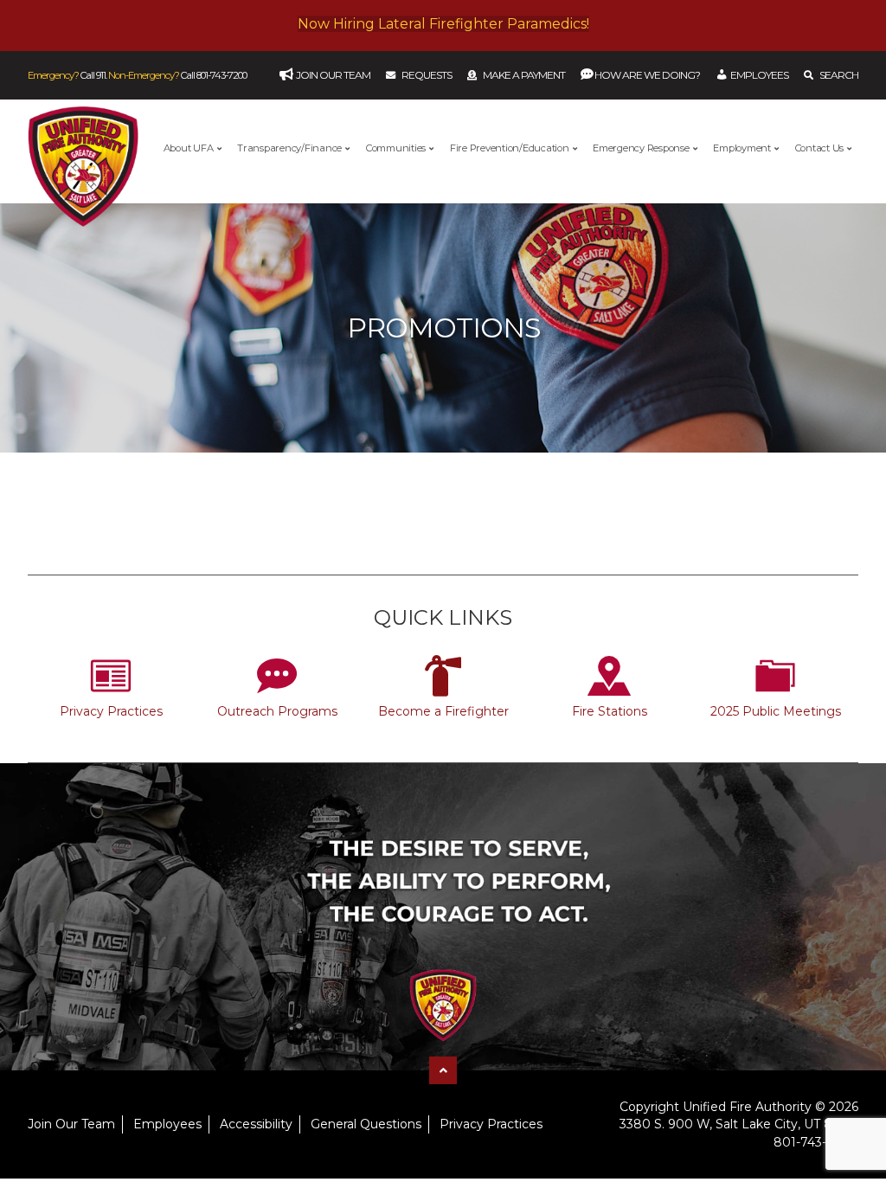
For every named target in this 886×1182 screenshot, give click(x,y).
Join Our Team (71, 1124)
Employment (742, 148)
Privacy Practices (111, 711)
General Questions (366, 1124)
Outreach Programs (277, 711)
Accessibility (256, 1124)
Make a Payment (524, 74)
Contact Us (819, 148)
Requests (426, 74)
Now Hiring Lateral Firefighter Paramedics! (443, 24)
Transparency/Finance (289, 148)
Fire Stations (609, 711)
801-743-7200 (221, 75)
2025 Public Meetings (775, 711)
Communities (396, 148)
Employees (167, 1124)
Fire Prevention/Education (509, 148)
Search (838, 74)
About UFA (189, 148)
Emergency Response (641, 148)
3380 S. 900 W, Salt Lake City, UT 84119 (739, 1124)
